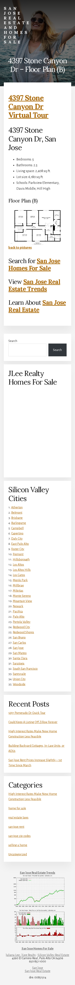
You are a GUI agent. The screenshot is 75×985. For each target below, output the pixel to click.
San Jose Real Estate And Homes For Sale (17, 25)
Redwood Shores (23, 632)
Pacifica (18, 611)
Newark (18, 606)
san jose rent (16, 826)
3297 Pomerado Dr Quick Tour (26, 712)
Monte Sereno (22, 595)
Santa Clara (20, 658)
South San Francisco (25, 668)
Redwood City (21, 627)
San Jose (18, 647)
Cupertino (17, 533)
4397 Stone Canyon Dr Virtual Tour (28, 106)
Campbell (17, 528)
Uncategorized (17, 854)
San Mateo (20, 653)
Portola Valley (21, 621)
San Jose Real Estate (37, 306)
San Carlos (19, 642)
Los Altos (18, 564)
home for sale (17, 808)
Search (12, 341)
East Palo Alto (20, 543)
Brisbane (17, 517)
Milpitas (18, 590)
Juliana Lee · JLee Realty (21, 955)
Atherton (17, 507)
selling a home (17, 845)
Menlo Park (20, 580)
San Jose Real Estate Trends (34, 285)
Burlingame (18, 523)
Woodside (19, 684)
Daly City (17, 538)
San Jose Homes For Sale (34, 264)
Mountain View (22, 601)
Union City (19, 679)
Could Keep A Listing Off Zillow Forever (32, 722)
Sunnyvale (19, 673)
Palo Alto (18, 616)
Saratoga (18, 663)
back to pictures (20, 248)
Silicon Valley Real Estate (53, 955)
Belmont (16, 512)
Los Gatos (19, 575)
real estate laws (18, 817)
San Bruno (19, 637)
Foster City (17, 549)
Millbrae (18, 585)
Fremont (18, 554)
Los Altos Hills (22, 569)
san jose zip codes (19, 836)
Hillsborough (21, 559)
